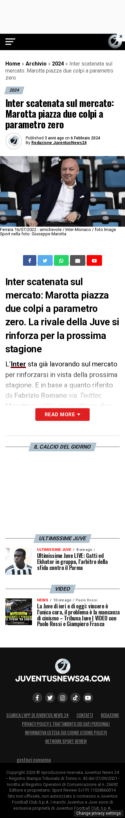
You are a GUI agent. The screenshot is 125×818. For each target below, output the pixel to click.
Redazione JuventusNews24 (59, 142)
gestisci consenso (34, 759)
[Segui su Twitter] (50, 698)
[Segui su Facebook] (37, 698)
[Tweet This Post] (46, 260)
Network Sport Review (66, 741)
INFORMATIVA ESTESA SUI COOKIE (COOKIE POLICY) (66, 732)
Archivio (36, 64)
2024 (58, 64)
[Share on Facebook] (30, 260)
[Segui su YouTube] (88, 698)
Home (12, 64)
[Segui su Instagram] (63, 698)
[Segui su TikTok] (75, 698)
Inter (18, 364)
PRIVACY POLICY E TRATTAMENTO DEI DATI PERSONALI (66, 724)
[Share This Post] (62, 260)
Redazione (110, 715)
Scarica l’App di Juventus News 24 (37, 715)
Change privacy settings (98, 813)
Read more (60, 415)
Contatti (85, 715)
